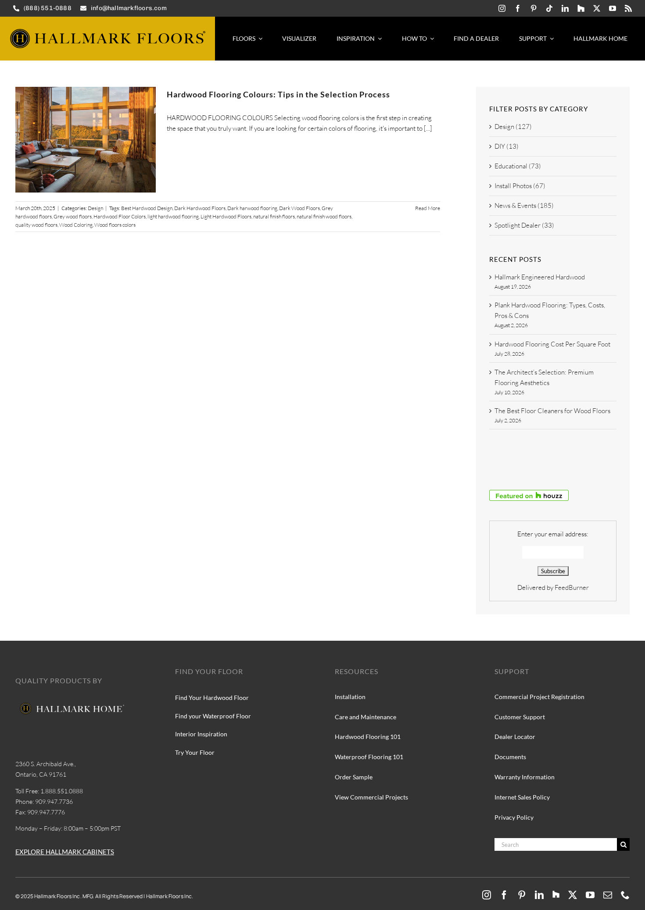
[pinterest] (533, 8)
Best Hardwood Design (146, 208)
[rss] (628, 8)
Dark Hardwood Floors (200, 208)
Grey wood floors (73, 216)
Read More (427, 208)
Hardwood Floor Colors (119, 216)
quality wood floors (36, 224)
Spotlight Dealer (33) (524, 225)
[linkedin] (565, 8)
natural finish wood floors (324, 216)
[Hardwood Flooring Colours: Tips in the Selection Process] (85, 140)
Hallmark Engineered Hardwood (539, 277)
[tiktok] (549, 8)
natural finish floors (274, 216)
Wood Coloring (76, 224)
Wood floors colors (115, 224)
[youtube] (612, 8)
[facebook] (517, 8)
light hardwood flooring (173, 216)
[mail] (607, 895)
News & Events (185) (524, 205)
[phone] (625, 895)
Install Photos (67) (519, 186)
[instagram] (501, 8)
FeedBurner (572, 587)
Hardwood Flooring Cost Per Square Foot (552, 344)
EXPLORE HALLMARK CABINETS (64, 852)
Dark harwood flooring (252, 208)
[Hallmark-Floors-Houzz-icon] (580, 8)
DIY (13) (506, 146)
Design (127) (513, 126)
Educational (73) (517, 166)
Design (95, 208)
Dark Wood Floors (299, 208)
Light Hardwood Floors (226, 216)
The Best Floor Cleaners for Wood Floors (552, 411)
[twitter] (596, 8)
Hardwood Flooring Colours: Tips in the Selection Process (278, 94)
